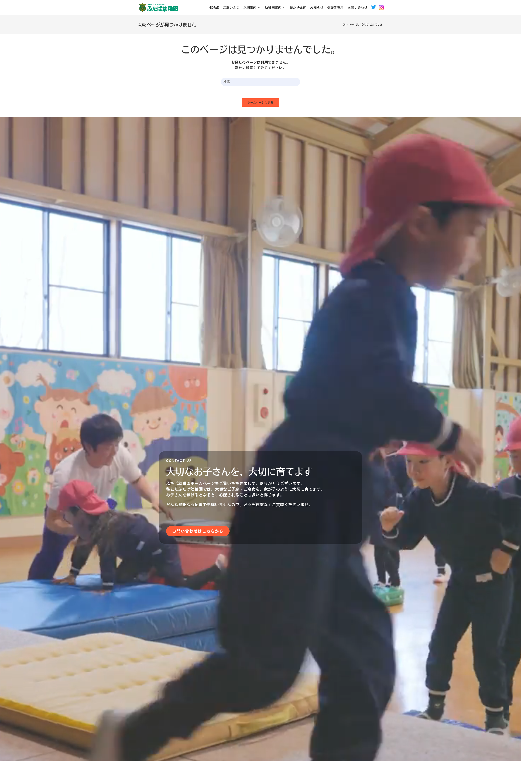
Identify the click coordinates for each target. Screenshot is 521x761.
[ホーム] (344, 24)
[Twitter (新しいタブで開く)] (373, 7)
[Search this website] (260, 82)
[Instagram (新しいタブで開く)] (382, 7)
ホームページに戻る (260, 102)
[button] (198, 531)
